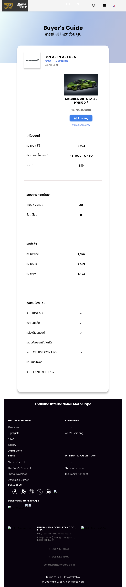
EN (77, 4)
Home (68, 427)
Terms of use (53, 577)
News (11, 439)
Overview (13, 427)
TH (67, 4)
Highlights (13, 433)
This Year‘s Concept (19, 468)
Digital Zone (15, 450)
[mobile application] (19, 508)
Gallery (12, 444)
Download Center (18, 480)
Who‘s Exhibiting (74, 433)
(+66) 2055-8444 (59, 549)
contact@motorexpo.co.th (59, 565)
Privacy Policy (72, 577)
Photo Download (18, 474)
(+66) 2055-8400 (59, 557)
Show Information (18, 462)
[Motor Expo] (22, 546)
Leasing (83, 118)
